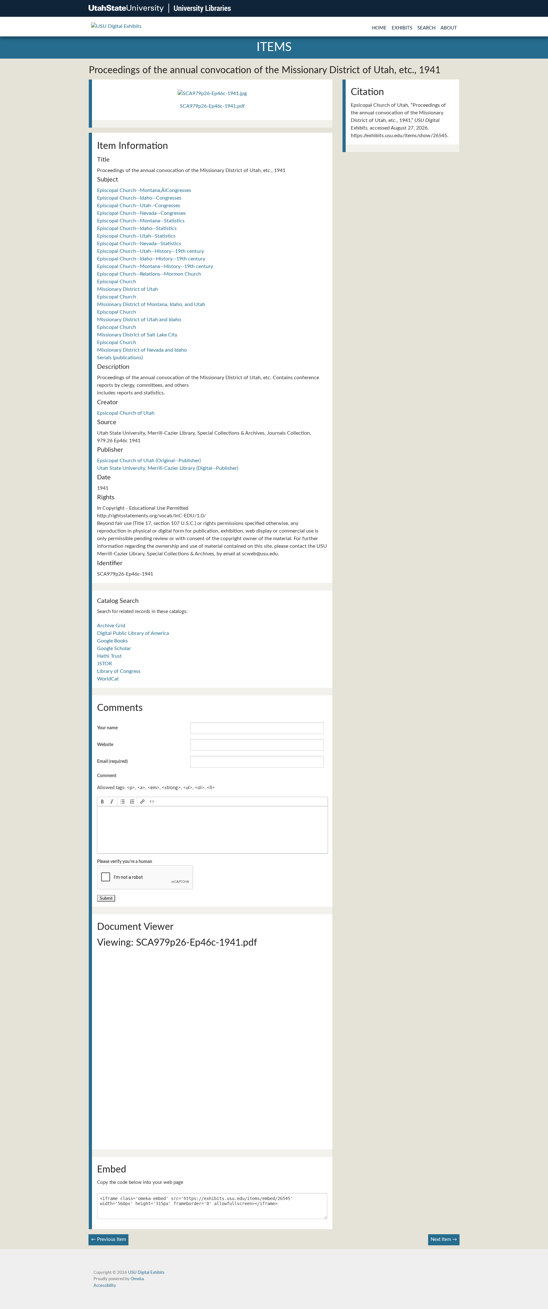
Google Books (112, 640)
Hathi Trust (109, 656)
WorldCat (108, 678)
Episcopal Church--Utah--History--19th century (150, 251)
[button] (102, 801)
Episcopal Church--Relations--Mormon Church (149, 274)
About (448, 28)
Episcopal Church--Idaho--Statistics (137, 228)
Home (379, 28)
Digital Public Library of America (133, 633)
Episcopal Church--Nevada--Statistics (139, 243)
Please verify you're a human (124, 861)
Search (426, 28)
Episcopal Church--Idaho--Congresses (139, 198)
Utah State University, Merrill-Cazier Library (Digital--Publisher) (167, 468)
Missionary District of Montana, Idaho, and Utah (151, 304)
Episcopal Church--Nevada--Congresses (141, 213)
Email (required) (112, 761)
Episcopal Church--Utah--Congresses (138, 205)
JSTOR (104, 663)
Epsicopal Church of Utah (125, 413)
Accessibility (105, 1285)
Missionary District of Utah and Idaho (139, 319)
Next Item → (444, 1239)
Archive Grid (111, 625)
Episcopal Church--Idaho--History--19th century (151, 258)
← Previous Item (108, 1239)
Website (105, 745)
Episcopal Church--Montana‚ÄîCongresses (144, 190)
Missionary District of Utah (127, 289)
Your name (107, 728)
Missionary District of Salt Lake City (137, 334)
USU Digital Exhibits (146, 1272)
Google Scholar (114, 648)
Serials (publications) (120, 357)
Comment (106, 776)
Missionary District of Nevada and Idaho (142, 350)
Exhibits (402, 28)
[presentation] (102, 801)
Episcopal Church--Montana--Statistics (141, 220)
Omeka (137, 1279)
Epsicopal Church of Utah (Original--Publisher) (149, 460)
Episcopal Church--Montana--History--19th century (155, 266)
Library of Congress (118, 671)
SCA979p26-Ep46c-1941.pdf (212, 106)
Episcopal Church (116, 281)
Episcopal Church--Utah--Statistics (136, 236)
